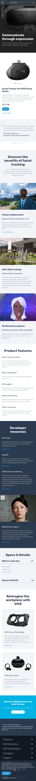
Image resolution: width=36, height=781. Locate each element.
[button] (14, 143)
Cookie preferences (8, 778)
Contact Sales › (6, 113)
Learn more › (9, 645)
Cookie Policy (20, 769)
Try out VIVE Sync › (8, 232)
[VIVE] (18, 2)
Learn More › (6, 449)
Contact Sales (18, 712)
